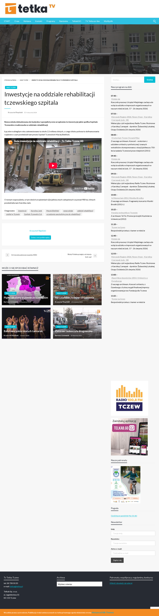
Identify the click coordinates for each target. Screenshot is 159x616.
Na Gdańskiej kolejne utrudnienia (74, 297)
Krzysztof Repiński (15, 112)
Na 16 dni (133, 515)
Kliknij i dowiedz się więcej (121, 583)
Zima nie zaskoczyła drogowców (74, 331)
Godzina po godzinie (119, 515)
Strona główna (10, 80)
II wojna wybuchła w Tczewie (124, 212)
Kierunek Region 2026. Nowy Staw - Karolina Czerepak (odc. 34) (131, 118)
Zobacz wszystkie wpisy (40, 237)
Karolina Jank (36, 210)
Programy (50, 21)
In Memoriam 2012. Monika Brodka (127, 198)
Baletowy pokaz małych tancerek (23, 331)
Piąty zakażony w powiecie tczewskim (26, 297)
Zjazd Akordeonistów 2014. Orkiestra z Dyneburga (129, 279)
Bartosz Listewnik (11, 302)
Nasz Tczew (24, 80)
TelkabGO (76, 21)
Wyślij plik (108, 21)
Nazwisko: (115, 539)
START (7, 21)
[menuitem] (7, 21)
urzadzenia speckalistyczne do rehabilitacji (63, 214)
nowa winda (68, 210)
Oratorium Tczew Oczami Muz (125, 138)
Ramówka (63, 21)
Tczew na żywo (118, 227)
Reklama (27, 21)
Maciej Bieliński (52, 210)
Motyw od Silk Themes (103, 612)
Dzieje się (115, 99)
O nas (16, 21)
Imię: (113, 529)
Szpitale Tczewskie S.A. (33, 214)
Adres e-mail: (116, 549)
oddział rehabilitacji (85, 210)
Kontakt (38, 21)
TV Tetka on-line (92, 21)
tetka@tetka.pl (16, 586)
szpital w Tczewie (13, 214)
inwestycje (22, 210)
